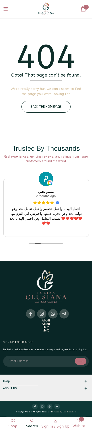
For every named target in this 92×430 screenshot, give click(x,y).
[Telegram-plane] (64, 313)
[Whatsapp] (53, 313)
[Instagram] (41, 313)
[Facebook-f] (30, 313)
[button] (83, 9)
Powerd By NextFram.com (64, 412)
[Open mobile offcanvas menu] (5, 9)
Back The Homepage (46, 107)
